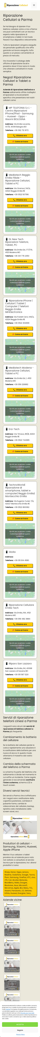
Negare (20, 1030)
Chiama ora (21, 135)
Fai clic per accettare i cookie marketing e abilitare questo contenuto (20, 156)
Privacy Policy (20, 1034)
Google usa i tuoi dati (27, 1013)
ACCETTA (20, 1024)
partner (8, 1009)
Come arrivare (21, 141)
